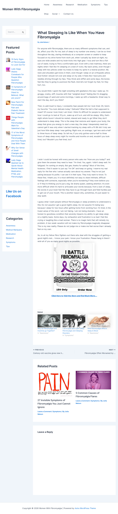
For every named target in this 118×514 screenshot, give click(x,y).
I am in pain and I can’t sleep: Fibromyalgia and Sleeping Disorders (74, 330)
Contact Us (68, 14)
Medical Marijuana (14, 230)
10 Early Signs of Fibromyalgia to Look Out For (18, 62)
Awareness (57, 4)
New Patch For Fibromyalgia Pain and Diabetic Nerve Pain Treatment (17, 107)
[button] (59, 13)
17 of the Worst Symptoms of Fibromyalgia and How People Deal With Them (18, 138)
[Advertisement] (74, 150)
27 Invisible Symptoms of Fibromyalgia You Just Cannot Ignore (54, 404)
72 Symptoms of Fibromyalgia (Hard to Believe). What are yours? (18, 92)
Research (70, 4)
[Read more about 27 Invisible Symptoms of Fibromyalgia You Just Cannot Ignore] (55, 383)
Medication (82, 4)
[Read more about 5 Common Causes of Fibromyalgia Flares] (93, 380)
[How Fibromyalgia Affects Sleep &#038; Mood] (99, 320)
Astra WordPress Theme (85, 508)
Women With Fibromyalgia (21, 9)
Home (46, 4)
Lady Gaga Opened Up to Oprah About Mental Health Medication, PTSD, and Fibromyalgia (17, 168)
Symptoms (95, 4)
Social (55, 14)
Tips (106, 4)
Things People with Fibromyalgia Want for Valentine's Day (18, 122)
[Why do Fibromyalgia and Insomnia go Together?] (49, 320)
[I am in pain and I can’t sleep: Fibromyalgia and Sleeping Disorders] (74, 320)
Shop (46, 14)
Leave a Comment (45, 411)
